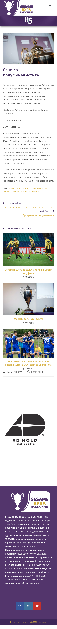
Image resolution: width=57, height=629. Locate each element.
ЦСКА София (33, 191)
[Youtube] (37, 606)
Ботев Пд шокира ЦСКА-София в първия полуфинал (28, 271)
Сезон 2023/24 (14, 372)
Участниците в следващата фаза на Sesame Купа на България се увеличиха (28, 363)
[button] (50, 6)
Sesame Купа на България (30, 188)
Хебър (25, 191)
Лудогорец (17, 191)
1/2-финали (13, 188)
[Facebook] (20, 606)
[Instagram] (28, 606)
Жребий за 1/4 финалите (28, 318)
